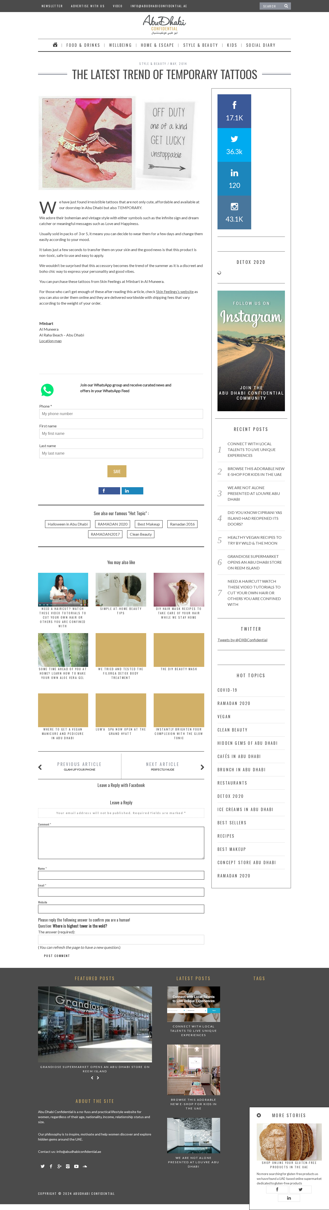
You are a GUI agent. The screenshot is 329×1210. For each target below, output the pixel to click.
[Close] (259, 1115)
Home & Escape (157, 45)
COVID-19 (227, 690)
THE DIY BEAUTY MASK (179, 669)
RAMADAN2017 (105, 534)
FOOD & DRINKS (83, 45)
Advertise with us (88, 6)
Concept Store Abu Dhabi (246, 862)
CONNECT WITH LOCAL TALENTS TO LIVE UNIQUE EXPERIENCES (252, 449)
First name (48, 426)
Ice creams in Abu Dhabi (245, 809)
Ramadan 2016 (182, 524)
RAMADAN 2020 (112, 524)
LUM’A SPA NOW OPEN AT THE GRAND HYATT (121, 731)
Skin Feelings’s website (175, 291)
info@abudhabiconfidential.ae (159, 6)
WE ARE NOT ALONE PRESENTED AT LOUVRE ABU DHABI (254, 493)
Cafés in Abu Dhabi (239, 756)
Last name (47, 445)
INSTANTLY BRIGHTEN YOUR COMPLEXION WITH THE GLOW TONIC (179, 733)
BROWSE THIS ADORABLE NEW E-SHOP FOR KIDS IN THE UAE (194, 1104)
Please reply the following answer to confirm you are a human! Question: (84, 923)
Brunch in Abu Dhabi (241, 769)
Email (42, 885)
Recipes (226, 836)
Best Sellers (232, 823)
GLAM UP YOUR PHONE (79, 766)
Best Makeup (149, 524)
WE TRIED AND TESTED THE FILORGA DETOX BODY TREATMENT (120, 673)
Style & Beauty (200, 45)
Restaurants (232, 783)
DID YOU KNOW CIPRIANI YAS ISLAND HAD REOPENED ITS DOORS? (255, 518)
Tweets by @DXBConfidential (242, 639)
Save (116, 471)
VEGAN (224, 716)
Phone (44, 406)
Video (118, 6)
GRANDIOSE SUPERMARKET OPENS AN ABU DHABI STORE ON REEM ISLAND (255, 562)
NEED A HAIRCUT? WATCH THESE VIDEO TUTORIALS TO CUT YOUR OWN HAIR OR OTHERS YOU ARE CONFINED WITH (62, 617)
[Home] (55, 45)
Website (42, 902)
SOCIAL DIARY (261, 45)
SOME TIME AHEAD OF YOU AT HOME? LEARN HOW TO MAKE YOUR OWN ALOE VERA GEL (63, 673)
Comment (44, 824)
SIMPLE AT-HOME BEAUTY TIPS (121, 611)
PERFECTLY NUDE (162, 766)
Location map (50, 340)
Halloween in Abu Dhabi (68, 524)
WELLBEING (120, 45)
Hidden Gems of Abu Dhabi (247, 743)
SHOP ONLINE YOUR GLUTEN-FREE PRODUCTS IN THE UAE (289, 1165)
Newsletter (52, 6)
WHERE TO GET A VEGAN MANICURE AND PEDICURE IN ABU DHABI (63, 733)
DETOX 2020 (230, 796)
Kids (232, 45)
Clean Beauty (141, 534)
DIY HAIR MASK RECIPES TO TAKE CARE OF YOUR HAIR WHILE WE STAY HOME (179, 613)
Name (42, 868)
